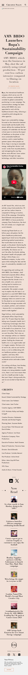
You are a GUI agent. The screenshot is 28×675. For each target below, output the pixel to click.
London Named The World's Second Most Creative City (14, 596)
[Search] (25, 5)
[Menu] (3, 5)
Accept (9, 669)
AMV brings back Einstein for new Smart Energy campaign (14, 633)
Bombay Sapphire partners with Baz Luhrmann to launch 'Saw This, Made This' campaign (14, 562)
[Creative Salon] (14, 5)
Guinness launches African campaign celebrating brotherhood (14, 524)
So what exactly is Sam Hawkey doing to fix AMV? (14, 506)
